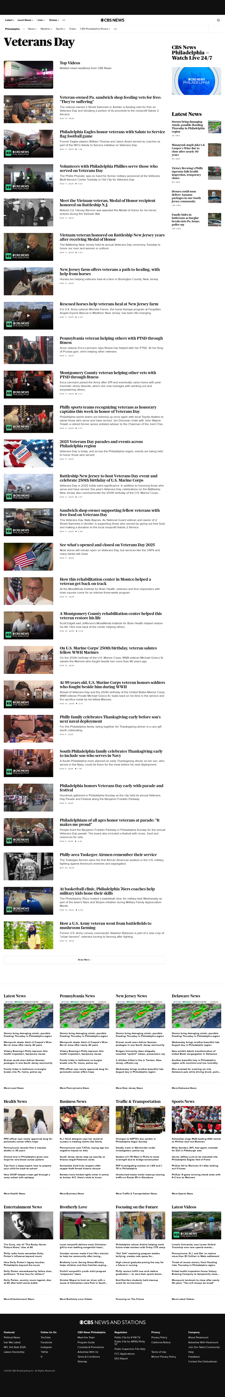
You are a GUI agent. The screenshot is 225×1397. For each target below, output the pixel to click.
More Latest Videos (183, 1299)
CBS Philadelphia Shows (94, 29)
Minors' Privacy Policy (163, 1356)
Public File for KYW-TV (127, 1337)
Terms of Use (158, 1352)
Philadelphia (12, 29)
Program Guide (86, 1342)
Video (72, 29)
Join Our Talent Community (204, 1347)
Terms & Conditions (89, 1356)
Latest (9, 20)
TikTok (44, 1352)
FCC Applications (124, 1353)
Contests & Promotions (91, 1347)
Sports (60, 29)
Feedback (194, 1356)
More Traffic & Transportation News (136, 1193)
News (31, 29)
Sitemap (82, 1361)
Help (191, 1352)
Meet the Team (86, 1337)
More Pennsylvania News (74, 1088)
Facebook (46, 1342)
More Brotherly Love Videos (76, 1299)
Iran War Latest (12, 1342)
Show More (83, 959)
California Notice (161, 1342)
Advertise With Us (88, 1352)
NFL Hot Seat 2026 (15, 1347)
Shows (53, 20)
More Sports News (182, 1193)
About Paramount (198, 1337)
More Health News (14, 1193)
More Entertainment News (19, 1299)
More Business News (72, 1193)
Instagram (46, 1347)
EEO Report (121, 1358)
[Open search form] (218, 20)
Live (40, 20)
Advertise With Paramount (203, 1342)
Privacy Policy (159, 1337)
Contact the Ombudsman (202, 1361)
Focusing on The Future (130, 1299)
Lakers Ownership (14, 1352)
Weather (46, 29)
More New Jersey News (129, 1088)
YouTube (46, 1337)
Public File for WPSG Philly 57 (129, 1343)
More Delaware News (184, 1088)
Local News (25, 20)
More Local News (14, 1088)
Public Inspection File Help (129, 1349)
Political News (12, 1337)
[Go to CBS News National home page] (112, 20)
